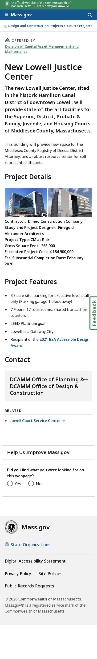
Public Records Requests (29, 586)
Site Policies (50, 573)
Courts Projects (79, 26)
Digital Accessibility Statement (35, 561)
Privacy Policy (18, 573)
